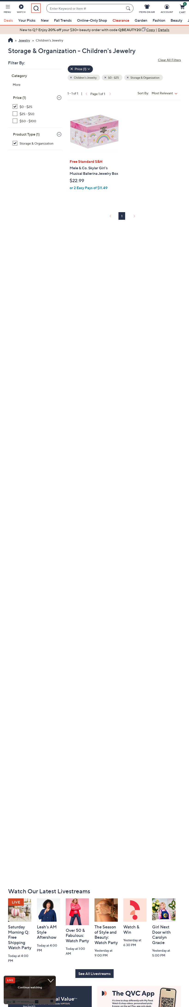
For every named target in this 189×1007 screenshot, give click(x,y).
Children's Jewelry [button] (85, 77)
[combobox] (85, 8)
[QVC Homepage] (10, 40)
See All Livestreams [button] (94, 973)
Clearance (120, 20)
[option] (94, 30)
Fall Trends (63, 20)
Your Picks (26, 20)
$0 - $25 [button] (113, 77)
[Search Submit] (128, 8)
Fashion (159, 20)
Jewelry (24, 40)
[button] (7, 9)
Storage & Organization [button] (144, 77)
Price (19, 97)
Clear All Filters (169, 60)
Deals (8, 20)
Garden (141, 20)
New (45, 20)
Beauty (176, 20)
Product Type (26, 134)
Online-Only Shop (92, 20)
